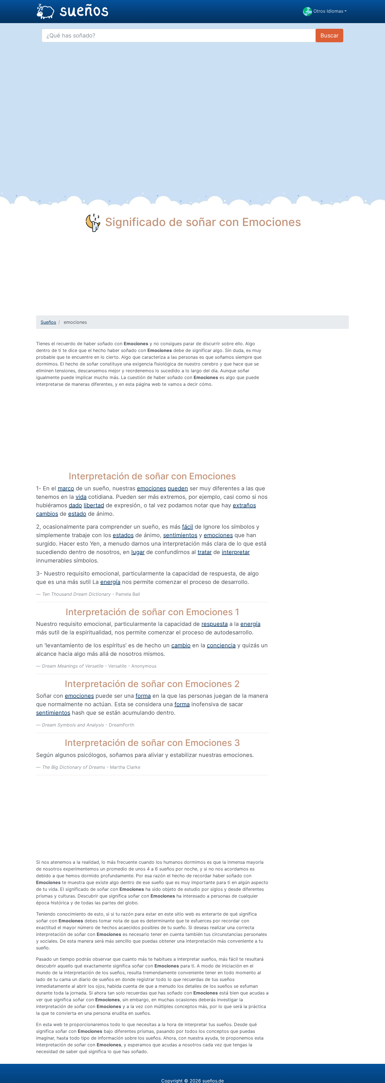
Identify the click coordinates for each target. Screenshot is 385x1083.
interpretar (236, 552)
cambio (181, 645)
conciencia (221, 645)
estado (77, 513)
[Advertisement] (192, 275)
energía (110, 582)
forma (143, 695)
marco (66, 488)
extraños (244, 505)
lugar (138, 552)
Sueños (48, 322)
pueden (178, 488)
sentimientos (180, 535)
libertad (94, 505)
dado (75, 505)
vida (81, 496)
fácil (187, 526)
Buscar (329, 35)
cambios (47, 513)
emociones (151, 488)
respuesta (215, 624)
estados (123, 535)
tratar (205, 552)
